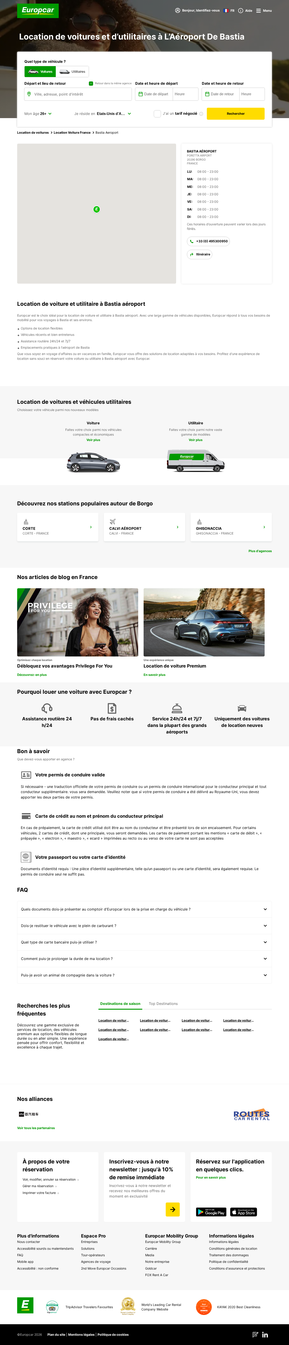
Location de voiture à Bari (155, 1020)
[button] (96, 210)
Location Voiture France (72, 132)
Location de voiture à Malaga (197, 1020)
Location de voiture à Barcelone (114, 1020)
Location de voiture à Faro (155, 1030)
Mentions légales (81, 1334)
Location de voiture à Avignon (238, 1030)
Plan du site (56, 1334)
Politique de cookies (113, 1334)
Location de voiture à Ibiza (238, 1020)
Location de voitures (33, 132)
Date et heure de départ (156, 83)
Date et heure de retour (223, 83)
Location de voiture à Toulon (114, 1039)
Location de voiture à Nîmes (197, 1030)
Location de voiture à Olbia (114, 1030)
